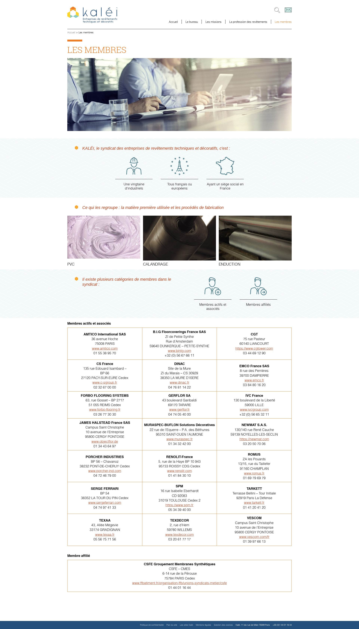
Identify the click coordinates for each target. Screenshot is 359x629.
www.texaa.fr (104, 534)
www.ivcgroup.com (254, 409)
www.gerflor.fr (179, 409)
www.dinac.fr (179, 382)
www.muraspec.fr (179, 439)
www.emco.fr (254, 380)
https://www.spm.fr (179, 505)
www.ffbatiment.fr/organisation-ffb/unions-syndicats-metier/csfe (179, 583)
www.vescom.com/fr (254, 537)
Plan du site (171, 625)
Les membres (283, 21)
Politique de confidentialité (152, 625)
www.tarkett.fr (254, 502)
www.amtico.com (105, 348)
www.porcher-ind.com (104, 471)
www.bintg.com (179, 351)
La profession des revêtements (248, 21)
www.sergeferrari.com (104, 502)
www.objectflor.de (104, 441)
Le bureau (191, 21)
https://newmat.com (254, 439)
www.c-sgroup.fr (104, 382)
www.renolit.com (179, 471)
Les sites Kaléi (186, 625)
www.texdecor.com (179, 534)
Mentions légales (203, 625)
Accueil (173, 21)
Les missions (213, 21)
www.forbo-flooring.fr (104, 409)
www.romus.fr (254, 473)
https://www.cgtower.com (254, 348)
